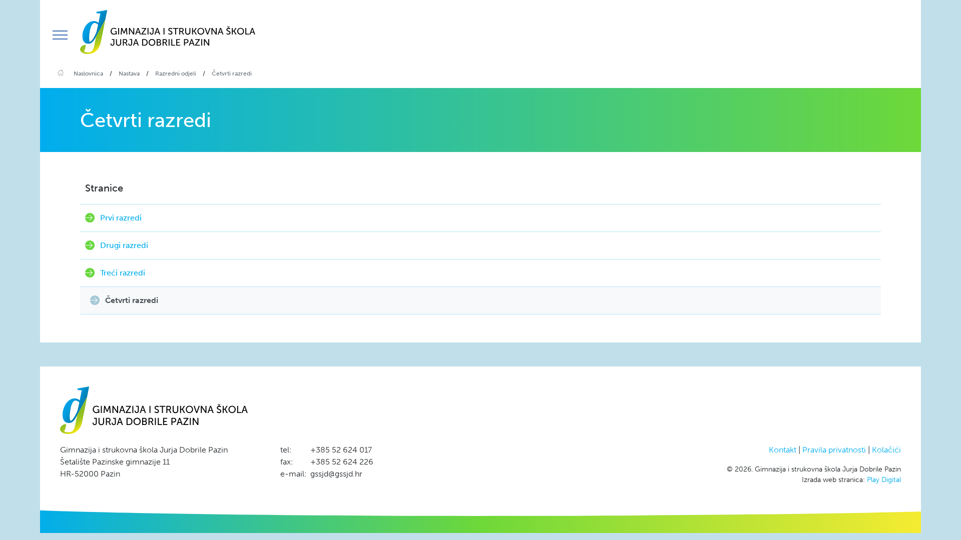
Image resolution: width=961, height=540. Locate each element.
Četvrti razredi (131, 300)
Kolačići (886, 449)
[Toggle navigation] (60, 35)
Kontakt (782, 449)
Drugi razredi (124, 245)
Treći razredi (122, 273)
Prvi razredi (121, 217)
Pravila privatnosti (834, 449)
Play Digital (884, 480)
